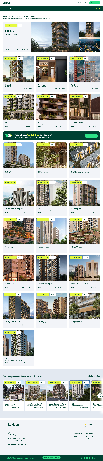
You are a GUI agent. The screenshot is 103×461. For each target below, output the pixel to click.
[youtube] (82, 458)
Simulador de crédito (90, 438)
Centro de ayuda (89, 436)
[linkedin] (91, 458)
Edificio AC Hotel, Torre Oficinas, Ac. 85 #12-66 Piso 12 (18, 440)
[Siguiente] (100, 395)
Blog (75, 436)
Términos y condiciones (12, 458)
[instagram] (88, 458)
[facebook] (95, 458)
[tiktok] (85, 458)
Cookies (21, 458)
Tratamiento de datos (30, 458)
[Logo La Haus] (6, 3)
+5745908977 (12, 448)
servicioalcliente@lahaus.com (17, 444)
